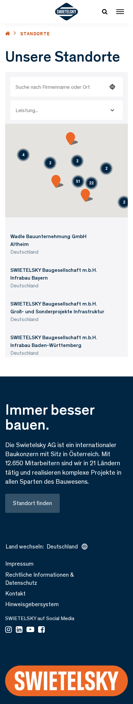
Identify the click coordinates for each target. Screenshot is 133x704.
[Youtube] (30, 630)
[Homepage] (66, 11)
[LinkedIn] (19, 630)
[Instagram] (8, 630)
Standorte (35, 33)
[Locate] (112, 87)
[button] (78, 181)
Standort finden (32, 503)
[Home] (7, 33)
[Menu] (120, 11)
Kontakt (15, 593)
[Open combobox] (112, 110)
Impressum (19, 563)
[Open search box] (104, 11)
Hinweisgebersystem (32, 604)
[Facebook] (41, 630)
